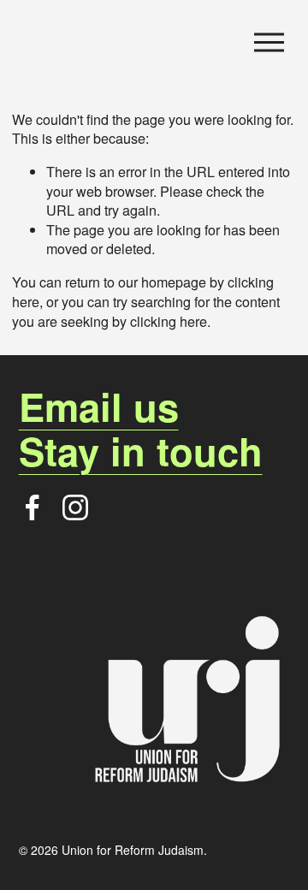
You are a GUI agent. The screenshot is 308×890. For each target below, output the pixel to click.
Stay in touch (141, 451)
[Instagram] (75, 507)
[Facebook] (32, 507)
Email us (99, 406)
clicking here (168, 321)
